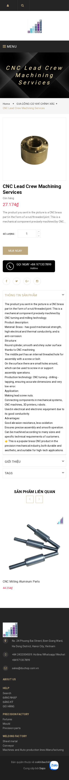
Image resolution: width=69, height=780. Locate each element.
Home (7, 103)
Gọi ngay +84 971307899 (34, 266)
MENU (11, 46)
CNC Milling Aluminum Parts (21, 581)
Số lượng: (9, 234)
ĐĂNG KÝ (8, 702)
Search (7, 693)
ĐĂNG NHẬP (10, 697)
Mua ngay (15, 250)
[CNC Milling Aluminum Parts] (34, 545)
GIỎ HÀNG (9, 706)
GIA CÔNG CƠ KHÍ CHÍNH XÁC (36, 103)
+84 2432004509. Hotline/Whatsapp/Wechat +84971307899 (38, 657)
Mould (6, 723)
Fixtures (7, 719)
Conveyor (8, 745)
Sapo (42, 768)
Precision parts (12, 728)
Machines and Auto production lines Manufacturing (33, 749)
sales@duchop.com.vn (25, 668)
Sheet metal (10, 741)
